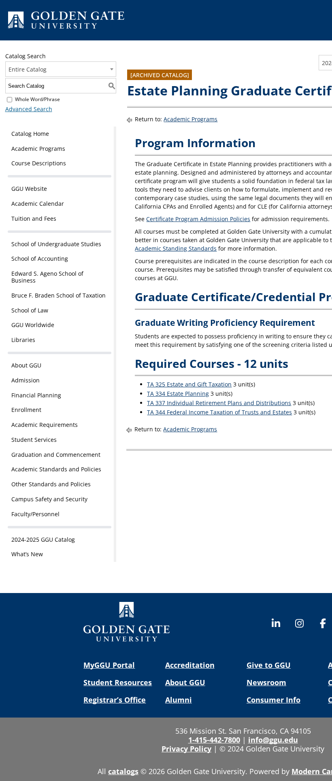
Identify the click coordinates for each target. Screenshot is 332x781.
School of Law (29, 310)
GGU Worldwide (32, 325)
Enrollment (26, 410)
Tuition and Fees (33, 218)
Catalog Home (30, 133)
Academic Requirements (44, 424)
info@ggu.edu (273, 740)
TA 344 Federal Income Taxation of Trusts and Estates (219, 412)
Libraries (23, 340)
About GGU (26, 365)
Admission (25, 380)
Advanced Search (28, 109)
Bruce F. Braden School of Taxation (58, 295)
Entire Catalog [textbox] (28, 69)
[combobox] (61, 69)
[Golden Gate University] (66, 21)
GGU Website (29, 188)
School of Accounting (39, 258)
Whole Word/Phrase (37, 99)
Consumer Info (273, 700)
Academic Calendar (37, 203)
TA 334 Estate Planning (178, 393)
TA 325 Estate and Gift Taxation (189, 384)
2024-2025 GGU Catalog (43, 539)
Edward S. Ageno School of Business (47, 277)
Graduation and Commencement (55, 454)
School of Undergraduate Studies (56, 244)
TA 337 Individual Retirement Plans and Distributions (219, 403)
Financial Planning (36, 395)
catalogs (123, 771)
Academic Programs (38, 148)
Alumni (178, 700)
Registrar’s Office (114, 700)
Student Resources (117, 682)
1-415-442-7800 (214, 740)
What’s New (27, 554)
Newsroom (266, 682)
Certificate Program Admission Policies (198, 219)
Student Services (34, 439)
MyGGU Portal (109, 665)
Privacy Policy (186, 749)
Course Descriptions (38, 163)
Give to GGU (269, 665)
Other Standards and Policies (51, 484)
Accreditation (190, 665)
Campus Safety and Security (49, 499)
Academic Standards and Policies (56, 469)
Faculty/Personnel (35, 514)
